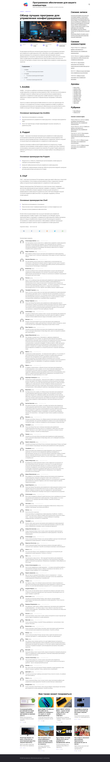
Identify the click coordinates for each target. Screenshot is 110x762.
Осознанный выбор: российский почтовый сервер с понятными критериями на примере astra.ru (80, 17)
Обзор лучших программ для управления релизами (78, 77)
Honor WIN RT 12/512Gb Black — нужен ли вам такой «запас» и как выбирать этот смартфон (80, 26)
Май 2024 (76, 102)
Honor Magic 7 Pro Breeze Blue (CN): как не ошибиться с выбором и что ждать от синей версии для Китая (80, 22)
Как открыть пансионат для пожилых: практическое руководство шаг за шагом (81, 741)
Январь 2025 (76, 98)
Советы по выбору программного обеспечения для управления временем (80, 57)
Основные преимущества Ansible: (34, 71)
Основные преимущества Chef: (34, 79)
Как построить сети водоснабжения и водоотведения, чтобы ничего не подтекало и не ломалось (45, 741)
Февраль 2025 (77, 96)
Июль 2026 (76, 87)
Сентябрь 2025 (77, 95)
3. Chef (25, 77)
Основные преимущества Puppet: (35, 75)
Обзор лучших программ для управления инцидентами (79, 141)
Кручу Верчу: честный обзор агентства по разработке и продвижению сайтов (63, 740)
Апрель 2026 (76, 89)
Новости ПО (76, 112)
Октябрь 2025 (77, 93)
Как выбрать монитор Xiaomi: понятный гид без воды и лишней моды (80, 31)
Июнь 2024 (76, 101)
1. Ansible (26, 69)
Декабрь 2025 (77, 92)
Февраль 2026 (77, 90)
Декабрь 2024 (77, 99)
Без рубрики (76, 111)
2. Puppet (26, 73)
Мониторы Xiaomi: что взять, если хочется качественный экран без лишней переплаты (79, 35)
